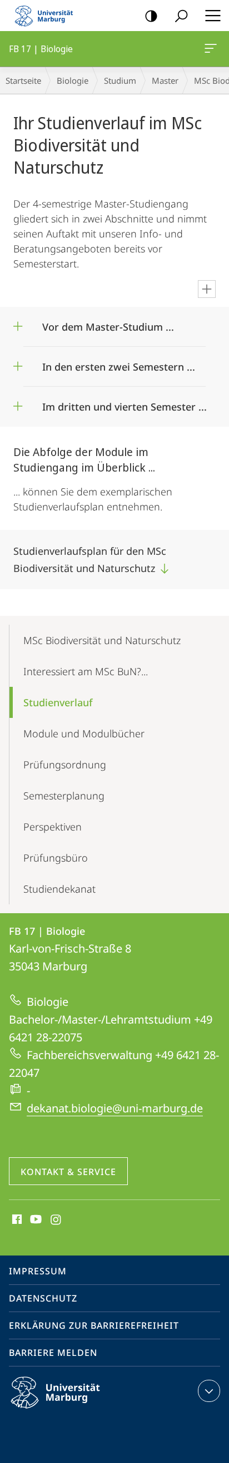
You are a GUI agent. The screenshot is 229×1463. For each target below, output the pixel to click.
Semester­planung (63, 795)
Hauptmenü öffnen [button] (212, 15)
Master (165, 80)
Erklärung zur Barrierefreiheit (94, 1325)
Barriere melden (53, 1352)
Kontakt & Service (68, 1172)
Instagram (56, 1220)
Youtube (35, 1220)
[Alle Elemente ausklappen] (207, 289)
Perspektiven (52, 826)
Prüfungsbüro (55, 857)
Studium (120, 80)
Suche (181, 15)
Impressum (38, 1271)
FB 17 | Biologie (212, 49)
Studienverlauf (57, 702)
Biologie (72, 80)
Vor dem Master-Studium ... (108, 323)
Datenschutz (43, 1298)
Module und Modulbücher (84, 733)
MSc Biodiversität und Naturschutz (102, 640)
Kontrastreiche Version (151, 15)
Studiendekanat (59, 888)
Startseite (23, 80)
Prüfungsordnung (64, 764)
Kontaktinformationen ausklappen (209, 1391)
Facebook (16, 1220)
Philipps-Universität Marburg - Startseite (47, 15)
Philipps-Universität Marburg (75, 1410)
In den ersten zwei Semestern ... (118, 363)
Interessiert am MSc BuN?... (85, 671)
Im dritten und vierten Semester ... (124, 403)
